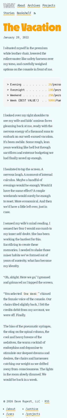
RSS (47, 401)
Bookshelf (24, 13)
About (21, 5)
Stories (9, 13)
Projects (48, 5)
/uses (10, 413)
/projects (32, 413)
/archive (31, 408)
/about (10, 408)
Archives (34, 5)
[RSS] (34, 13)
